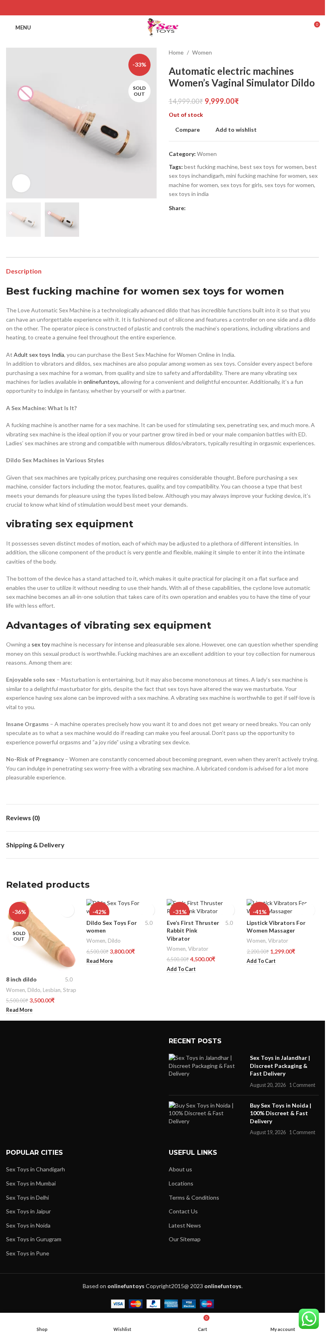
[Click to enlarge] (21, 183)
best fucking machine (211, 166)
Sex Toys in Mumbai (31, 1183)
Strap (69, 990)
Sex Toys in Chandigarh (35, 1169)
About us (180, 1169)
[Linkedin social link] (173, 8)
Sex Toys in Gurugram (33, 1239)
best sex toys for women (271, 166)
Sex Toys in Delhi (27, 1197)
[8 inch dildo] (42, 935)
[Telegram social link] (183, 8)
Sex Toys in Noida (28, 1225)
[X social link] (152, 8)
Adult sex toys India (39, 354)
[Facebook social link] (142, 8)
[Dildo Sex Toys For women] (122, 907)
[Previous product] (295, 52)
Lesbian (52, 990)
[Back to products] (304, 52)
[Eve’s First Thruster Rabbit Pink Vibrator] (203, 907)
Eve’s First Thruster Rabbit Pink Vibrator (193, 930)
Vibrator (198, 948)
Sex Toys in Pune (27, 1253)
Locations (181, 1183)
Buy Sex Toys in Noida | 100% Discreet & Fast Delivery (280, 1113)
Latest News (185, 1225)
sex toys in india (189, 193)
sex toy (40, 644)
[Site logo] (162, 26)
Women (202, 52)
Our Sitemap (185, 1239)
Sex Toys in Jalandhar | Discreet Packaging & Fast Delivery (280, 1065)
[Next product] (314, 52)
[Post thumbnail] (206, 1071)
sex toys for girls (241, 184)
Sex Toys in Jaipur (28, 1211)
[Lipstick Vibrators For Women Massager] (283, 907)
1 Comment (302, 1085)
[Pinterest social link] (162, 8)
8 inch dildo (21, 979)
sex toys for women (289, 184)
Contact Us (183, 1211)
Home (176, 52)
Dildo (33, 990)
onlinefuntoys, (101, 381)
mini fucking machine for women (266, 175)
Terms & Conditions (194, 1197)
